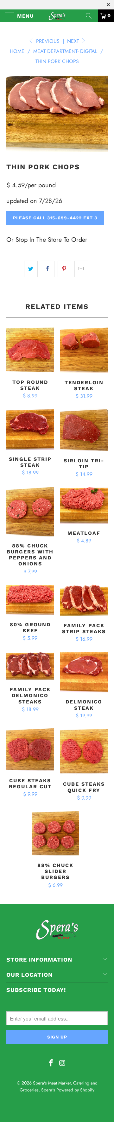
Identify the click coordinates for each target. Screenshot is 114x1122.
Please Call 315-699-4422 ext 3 (55, 217)
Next (73, 41)
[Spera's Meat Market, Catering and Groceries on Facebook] (51, 1063)
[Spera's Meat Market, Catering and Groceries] (57, 15)
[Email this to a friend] (81, 269)
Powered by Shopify (75, 1090)
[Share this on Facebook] (47, 269)
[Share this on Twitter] (31, 269)
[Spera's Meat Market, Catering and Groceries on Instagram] (62, 1063)
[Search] (91, 16)
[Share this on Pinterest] (64, 269)
